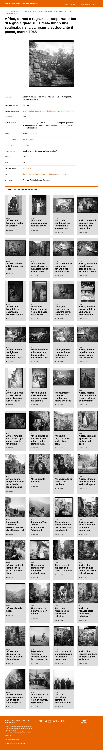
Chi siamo (73, 4)
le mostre (13, 11)
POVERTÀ (27, 168)
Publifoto (26, 145)
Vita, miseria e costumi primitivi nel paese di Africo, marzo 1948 (48, 111)
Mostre (95, 4)
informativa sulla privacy (12, 739)
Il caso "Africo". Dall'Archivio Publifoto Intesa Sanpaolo (44, 174)
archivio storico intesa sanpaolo (22, 4)
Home (66, 4)
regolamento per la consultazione (15, 743)
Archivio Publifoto (84, 4)
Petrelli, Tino (28, 139)
